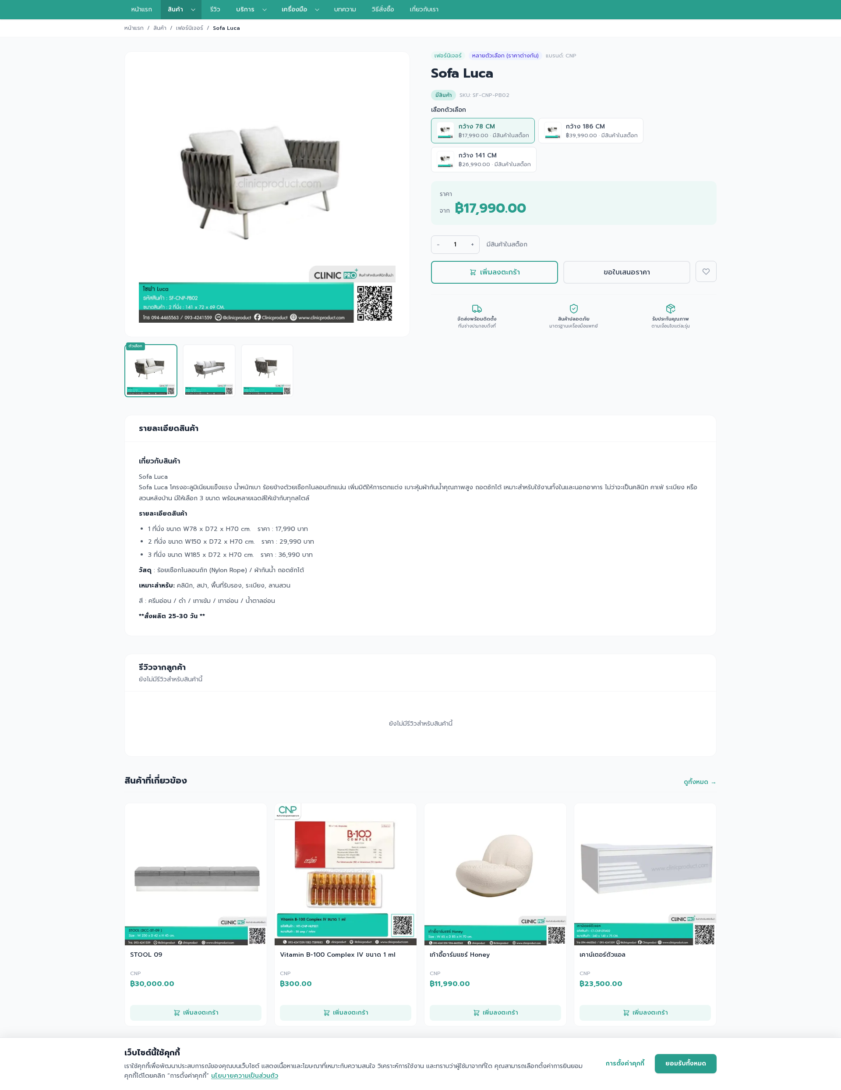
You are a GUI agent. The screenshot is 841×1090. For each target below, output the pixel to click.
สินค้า (175, 9)
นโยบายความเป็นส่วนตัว (244, 1075)
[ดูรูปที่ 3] (267, 370)
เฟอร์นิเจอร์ (189, 28)
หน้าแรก (141, 9)
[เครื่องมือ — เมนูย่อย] (319, 9)
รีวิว (215, 9)
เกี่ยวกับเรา (424, 9)
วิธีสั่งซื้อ (383, 9)
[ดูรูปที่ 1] (150, 370)
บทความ (345, 9)
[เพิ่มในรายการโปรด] (706, 271)
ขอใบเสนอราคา (627, 272)
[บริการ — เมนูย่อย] (267, 9)
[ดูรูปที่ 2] (209, 370)
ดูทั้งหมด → (700, 782)
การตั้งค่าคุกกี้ (625, 1063)
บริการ (245, 9)
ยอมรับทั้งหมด (685, 1063)
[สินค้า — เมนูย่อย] (195, 9)
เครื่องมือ (294, 9)
